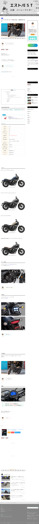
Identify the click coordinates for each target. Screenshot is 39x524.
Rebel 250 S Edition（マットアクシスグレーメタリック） (14, 97)
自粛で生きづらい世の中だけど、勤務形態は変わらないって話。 (33, 516)
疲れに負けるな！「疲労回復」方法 (32, 518)
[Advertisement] (13, 82)
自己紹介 (5, 15)
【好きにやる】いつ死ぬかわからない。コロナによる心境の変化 (33, 513)
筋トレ (29, 54)
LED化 (8, 99)
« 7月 (28, 65)
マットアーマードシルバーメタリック (12, 95)
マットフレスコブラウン (11, 96)
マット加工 (8, 98)
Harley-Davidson (31, 109)
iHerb (9, 15)
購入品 (32, 54)
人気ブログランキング (21, 15)
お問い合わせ (34, 15)
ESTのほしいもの (32, 45)
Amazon (9, 432)
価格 (7, 101)
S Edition (8, 100)
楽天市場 (13, 432)
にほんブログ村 (29, 15)
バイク (29, 53)
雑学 (35, 54)
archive (2, 515)
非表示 (14, 90)
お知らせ (30, 111)
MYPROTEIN (14, 15)
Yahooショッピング (17, 432)
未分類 (35, 53)
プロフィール (32, 34)
